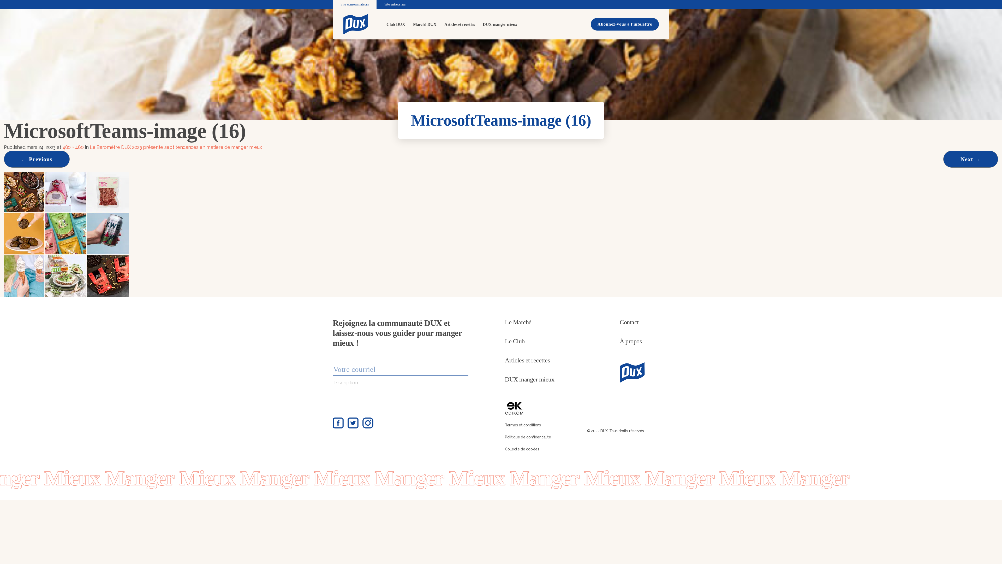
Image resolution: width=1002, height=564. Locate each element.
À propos (631, 341)
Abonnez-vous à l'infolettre (625, 24)
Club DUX (395, 24)
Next (971, 159)
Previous (36, 159)
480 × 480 (73, 147)
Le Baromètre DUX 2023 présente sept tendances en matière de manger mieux (176, 147)
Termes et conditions (523, 425)
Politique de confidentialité (528, 437)
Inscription (346, 382)
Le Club (515, 341)
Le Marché (518, 322)
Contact (629, 322)
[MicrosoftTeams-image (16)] (66, 234)
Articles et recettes (459, 24)
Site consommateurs (355, 4)
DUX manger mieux (500, 24)
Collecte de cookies (522, 449)
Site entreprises (394, 4)
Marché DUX (425, 24)
